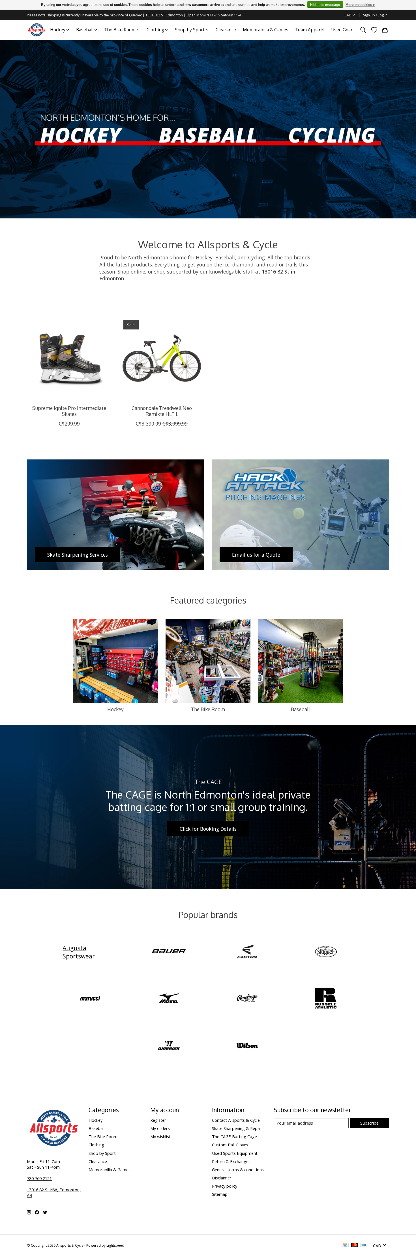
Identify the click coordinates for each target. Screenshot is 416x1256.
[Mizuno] (168, 999)
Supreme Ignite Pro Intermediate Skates (69, 411)
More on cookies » (360, 5)
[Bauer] (168, 951)
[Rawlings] (247, 999)
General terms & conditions (238, 1169)
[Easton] (247, 951)
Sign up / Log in (375, 15)
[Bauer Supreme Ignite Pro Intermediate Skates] (69, 358)
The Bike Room (208, 709)
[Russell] (325, 999)
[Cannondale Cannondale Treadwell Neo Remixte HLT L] (161, 358)
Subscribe (369, 1123)
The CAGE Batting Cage (234, 1136)
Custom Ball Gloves (230, 1144)
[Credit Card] (345, 1245)
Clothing (96, 1144)
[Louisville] (325, 951)
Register (158, 1120)
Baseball (300, 709)
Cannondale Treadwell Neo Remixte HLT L (162, 411)
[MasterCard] (354, 1245)
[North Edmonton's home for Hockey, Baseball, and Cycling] (36, 30)
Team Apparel (309, 30)
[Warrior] (168, 1046)
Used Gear (342, 30)
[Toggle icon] (363, 30)
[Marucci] (90, 999)
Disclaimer (221, 1178)
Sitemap (220, 1194)
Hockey (115, 709)
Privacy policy (224, 1186)
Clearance (226, 30)
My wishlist (160, 1136)
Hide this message (325, 5)
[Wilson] (247, 1046)
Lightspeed (115, 1245)
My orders (160, 1128)
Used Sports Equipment (235, 1153)
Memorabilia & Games (265, 30)
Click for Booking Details (208, 828)
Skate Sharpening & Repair (237, 1128)
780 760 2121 (39, 1178)
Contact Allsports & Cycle (236, 1120)
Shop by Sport (102, 1153)
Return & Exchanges (231, 1161)
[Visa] (364, 1245)
